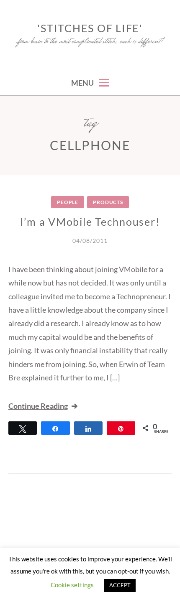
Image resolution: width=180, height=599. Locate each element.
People (67, 202)
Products (108, 202)
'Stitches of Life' (90, 28)
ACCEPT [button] (120, 585)
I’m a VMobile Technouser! (90, 221)
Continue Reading (38, 405)
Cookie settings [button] (72, 585)
